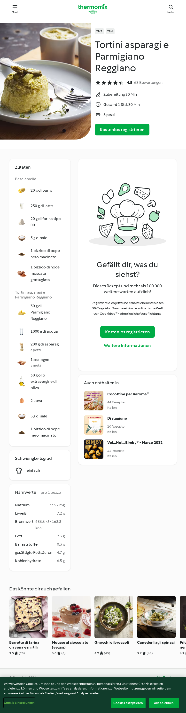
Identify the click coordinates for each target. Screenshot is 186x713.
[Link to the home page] (93, 9)
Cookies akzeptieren (128, 703)
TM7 (99, 31)
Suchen (171, 12)
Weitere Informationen (127, 345)
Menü (15, 12)
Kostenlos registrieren (122, 129)
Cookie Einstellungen (19, 703)
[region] (93, 695)
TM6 (110, 31)
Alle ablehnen (164, 703)
